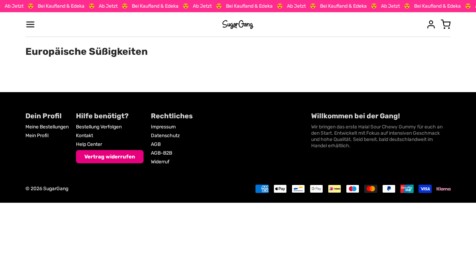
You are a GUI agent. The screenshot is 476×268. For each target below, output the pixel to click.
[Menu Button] (30, 24)
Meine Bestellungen (47, 127)
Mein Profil (36, 136)
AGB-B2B (161, 153)
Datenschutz (165, 136)
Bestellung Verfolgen (99, 127)
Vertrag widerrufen (109, 157)
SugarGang (55, 189)
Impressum (163, 127)
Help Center (89, 144)
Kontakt (84, 136)
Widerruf (160, 162)
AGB (156, 144)
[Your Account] (431, 24)
